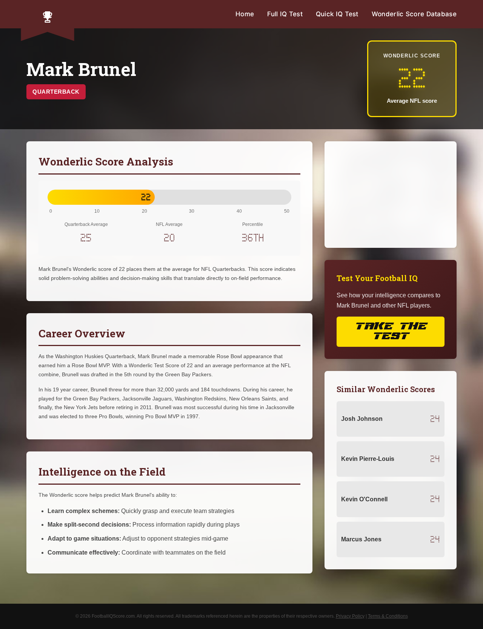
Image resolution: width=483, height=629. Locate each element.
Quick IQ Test (337, 14)
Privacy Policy (350, 616)
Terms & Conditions (388, 616)
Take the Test (390, 331)
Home (244, 14)
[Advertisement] (391, 194)
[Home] (47, 17)
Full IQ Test (285, 14)
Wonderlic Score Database (414, 14)
